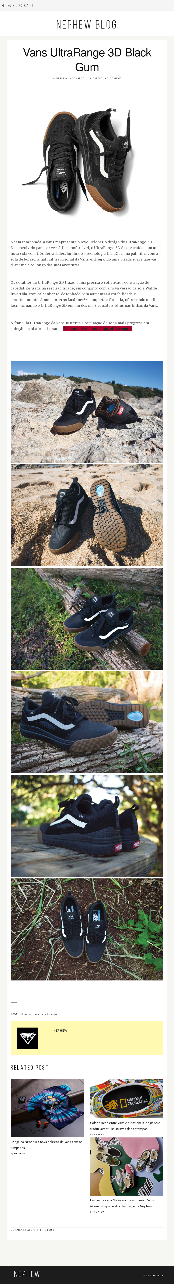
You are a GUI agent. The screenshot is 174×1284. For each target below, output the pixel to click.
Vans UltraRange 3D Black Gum (87, 58)
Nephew (61, 78)
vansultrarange (49, 1014)
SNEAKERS (96, 78)
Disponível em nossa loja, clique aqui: (97, 328)
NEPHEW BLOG (87, 26)
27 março (78, 78)
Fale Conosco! (153, 1275)
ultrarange (26, 1014)
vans (36, 1014)
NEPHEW (27, 1275)
